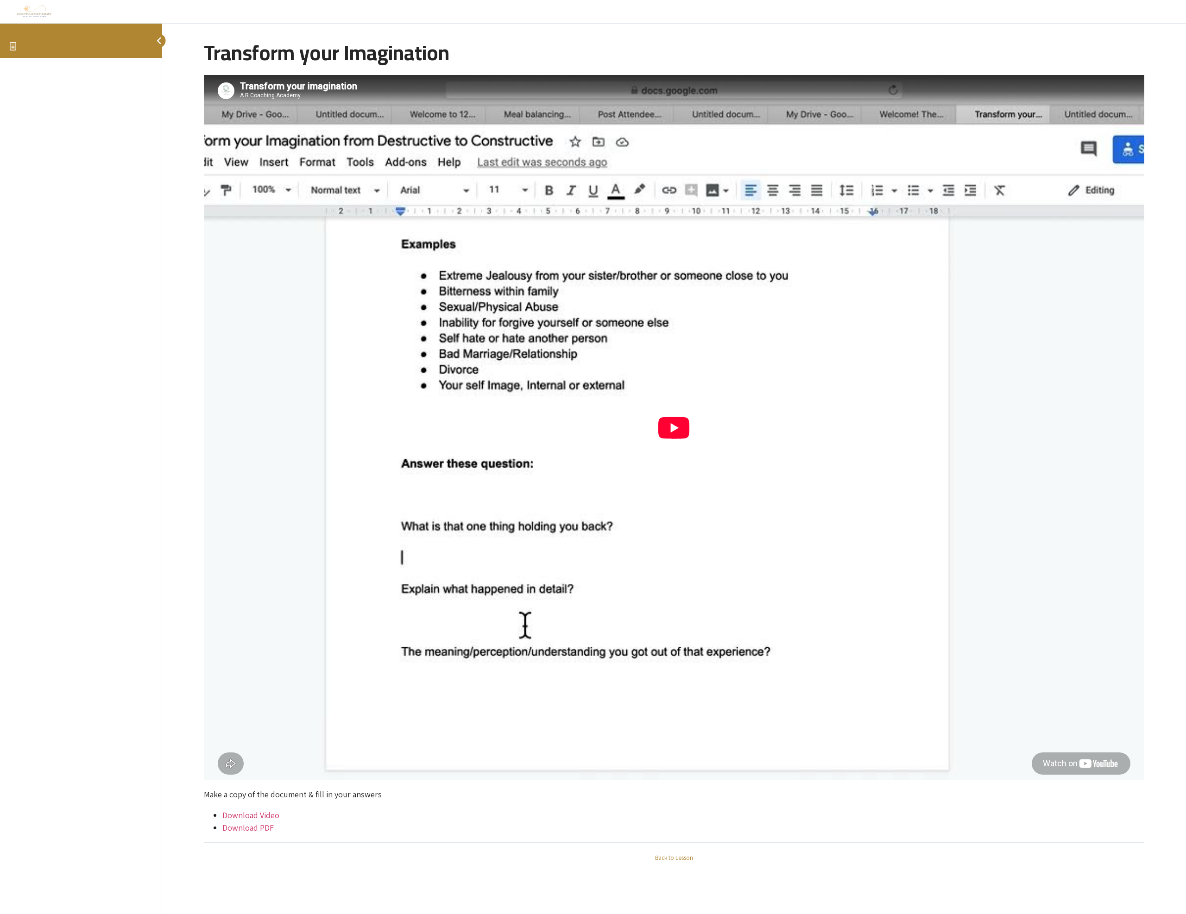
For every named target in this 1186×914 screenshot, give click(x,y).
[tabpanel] (674, 454)
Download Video (250, 815)
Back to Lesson (674, 857)
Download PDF (248, 827)
